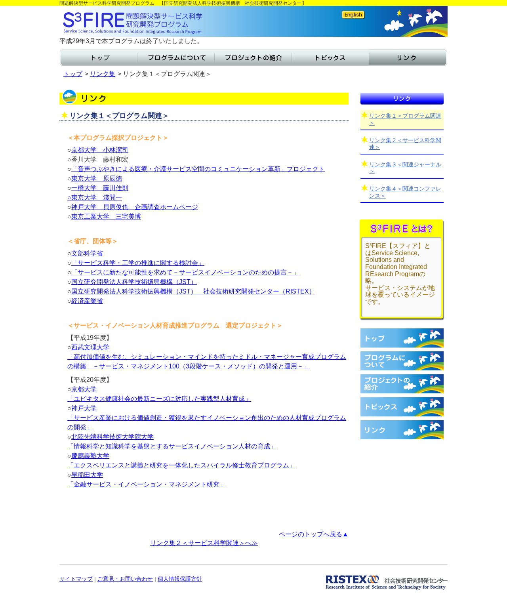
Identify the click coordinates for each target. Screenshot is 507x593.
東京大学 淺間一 (96, 197)
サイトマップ (76, 579)
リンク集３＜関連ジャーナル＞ (405, 168)
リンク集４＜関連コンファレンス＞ (405, 192)
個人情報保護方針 (180, 579)
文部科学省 (87, 253)
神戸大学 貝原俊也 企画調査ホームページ (134, 207)
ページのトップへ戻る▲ (314, 534)
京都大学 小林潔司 (99, 150)
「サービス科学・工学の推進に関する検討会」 (137, 262)
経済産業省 (87, 300)
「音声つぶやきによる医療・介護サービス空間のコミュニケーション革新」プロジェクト (198, 169)
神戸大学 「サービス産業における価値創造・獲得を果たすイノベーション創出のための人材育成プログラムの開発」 (206, 418)
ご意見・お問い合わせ (125, 579)
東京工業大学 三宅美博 (106, 216)
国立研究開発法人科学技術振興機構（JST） (134, 281)
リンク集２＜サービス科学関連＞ (405, 144)
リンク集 (102, 74)
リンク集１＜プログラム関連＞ (405, 119)
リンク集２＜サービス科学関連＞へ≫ (204, 543)
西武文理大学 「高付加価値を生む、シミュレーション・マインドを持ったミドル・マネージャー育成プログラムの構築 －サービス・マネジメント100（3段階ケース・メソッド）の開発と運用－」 (206, 357)
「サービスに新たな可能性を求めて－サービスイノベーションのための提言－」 (185, 272)
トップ (72, 74)
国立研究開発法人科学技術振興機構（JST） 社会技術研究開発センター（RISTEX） (193, 291)
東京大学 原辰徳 (96, 178)
